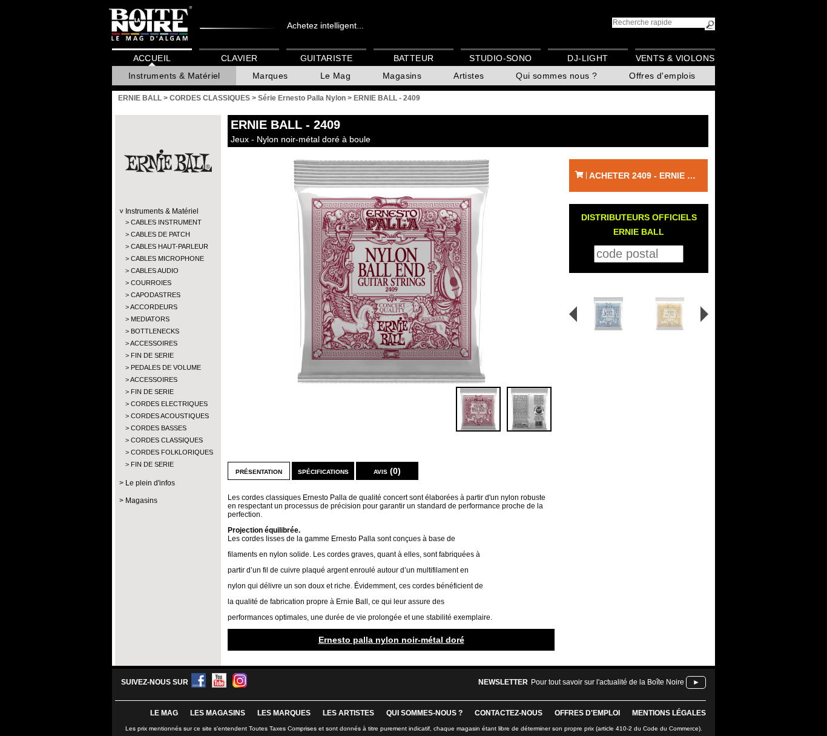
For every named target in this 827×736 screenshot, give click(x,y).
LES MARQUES (284, 713)
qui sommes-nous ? (424, 713)
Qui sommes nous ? (556, 75)
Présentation (259, 471)
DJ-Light (587, 58)
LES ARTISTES (348, 713)
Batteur (414, 58)
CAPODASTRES (155, 294)
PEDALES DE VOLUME (166, 367)
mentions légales (669, 713)
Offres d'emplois (662, 75)
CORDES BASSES (158, 428)
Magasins (402, 75)
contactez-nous (508, 713)
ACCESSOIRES (153, 343)
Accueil (152, 58)
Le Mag (335, 75)
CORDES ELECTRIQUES (167, 403)
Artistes (468, 75)
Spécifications (323, 471)
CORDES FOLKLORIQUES (167, 452)
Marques (270, 75)
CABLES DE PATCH (160, 234)
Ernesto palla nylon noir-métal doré (391, 640)
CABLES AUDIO (155, 270)
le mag (164, 713)
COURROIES (151, 282)
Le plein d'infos (150, 483)
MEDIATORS (150, 319)
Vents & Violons (675, 58)
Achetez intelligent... (325, 25)
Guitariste (326, 58)
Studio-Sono (500, 58)
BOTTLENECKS (155, 331)
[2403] (604, 313)
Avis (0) (387, 471)
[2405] (671, 313)
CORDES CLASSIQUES (167, 440)
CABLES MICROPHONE (167, 258)
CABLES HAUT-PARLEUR (167, 246)
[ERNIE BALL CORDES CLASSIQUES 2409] (391, 271)
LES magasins (217, 713)
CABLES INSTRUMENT (166, 222)
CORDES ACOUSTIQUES (167, 415)
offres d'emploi (587, 713)
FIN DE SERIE (152, 355)
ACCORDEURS (153, 306)
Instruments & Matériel (174, 75)
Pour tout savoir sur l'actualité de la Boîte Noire (607, 682)
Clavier (239, 58)
